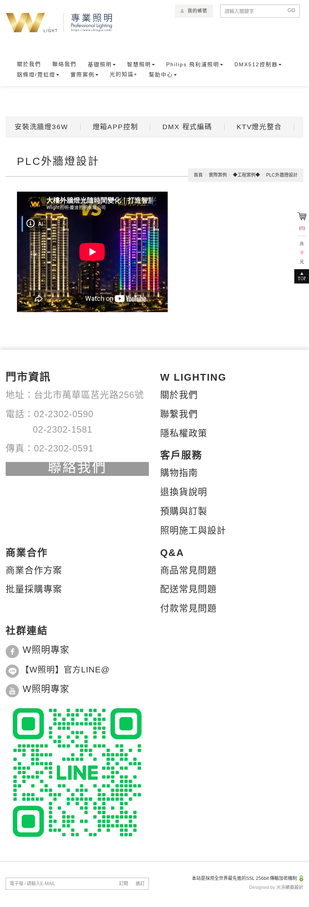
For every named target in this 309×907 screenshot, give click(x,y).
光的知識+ (124, 74)
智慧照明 (139, 64)
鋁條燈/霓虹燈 (36, 75)
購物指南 (179, 473)
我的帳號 (196, 11)
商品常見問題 (188, 570)
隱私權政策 (183, 433)
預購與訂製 (183, 511)
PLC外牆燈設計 (282, 175)
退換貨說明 (183, 492)
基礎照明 (100, 64)
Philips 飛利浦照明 (192, 64)
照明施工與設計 (193, 530)
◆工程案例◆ (246, 175)
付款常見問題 (188, 608)
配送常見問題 (188, 589)
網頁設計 (294, 887)
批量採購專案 (34, 589)
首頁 (198, 175)
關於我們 (29, 64)
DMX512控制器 (256, 64)
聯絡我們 (64, 64)
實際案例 (82, 75)
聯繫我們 (179, 414)
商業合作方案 (34, 570)
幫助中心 (161, 75)
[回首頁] (59, 23)
